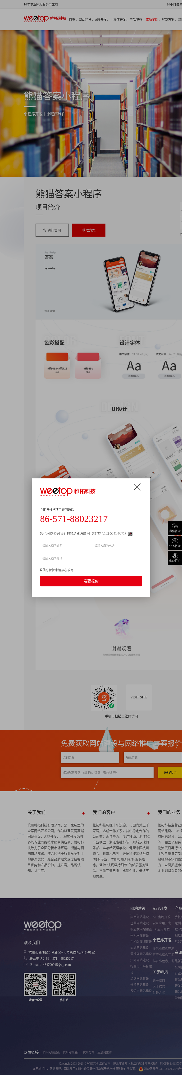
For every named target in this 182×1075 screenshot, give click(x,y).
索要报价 (91, 581)
